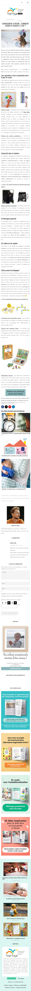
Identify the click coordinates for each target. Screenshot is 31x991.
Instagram (8, 680)
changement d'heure (16, 495)
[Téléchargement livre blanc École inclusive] (15, 836)
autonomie (5, 495)
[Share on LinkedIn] (13, 406)
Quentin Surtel (15, 525)
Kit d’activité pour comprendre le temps (11, 318)
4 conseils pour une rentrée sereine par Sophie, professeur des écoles (14, 878)
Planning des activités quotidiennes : (11, 136)
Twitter (27, 680)
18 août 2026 (15, 920)
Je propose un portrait (15, 669)
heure (4, 498)
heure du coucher (12, 498)
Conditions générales (21, 987)
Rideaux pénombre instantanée (9, 205)
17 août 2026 (15, 940)
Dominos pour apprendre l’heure (10, 328)
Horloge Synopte (5, 109)
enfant (26, 495)
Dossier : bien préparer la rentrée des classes (16, 918)
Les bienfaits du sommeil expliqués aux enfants (15, 898)
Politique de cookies (10, 987)
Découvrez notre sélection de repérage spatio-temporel (15, 392)
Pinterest (13, 680)
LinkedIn (17, 680)
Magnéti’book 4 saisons (7, 375)
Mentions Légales (8, 985)
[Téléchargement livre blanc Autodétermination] (15, 794)
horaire (26, 498)
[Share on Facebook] (2, 406)
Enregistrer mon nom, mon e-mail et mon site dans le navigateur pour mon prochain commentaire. (14, 595)
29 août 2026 (15, 880)
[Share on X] (6, 406)
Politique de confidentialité (20, 985)
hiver (21, 498)
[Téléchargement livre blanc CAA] (15, 752)
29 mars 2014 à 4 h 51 (16, 545)
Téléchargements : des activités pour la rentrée (15, 938)
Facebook (3, 680)
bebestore (13, 543)
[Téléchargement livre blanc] (15, 710)
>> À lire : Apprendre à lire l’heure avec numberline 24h (14, 299)
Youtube (22, 680)
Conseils (19, 21)
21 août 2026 (15, 900)
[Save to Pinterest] (9, 406)
